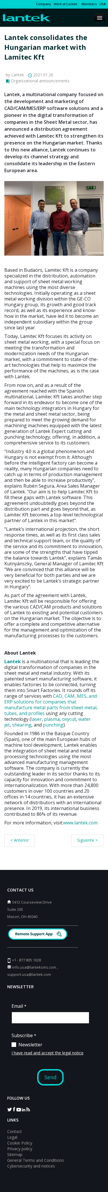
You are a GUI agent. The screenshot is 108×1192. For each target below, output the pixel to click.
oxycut (69, 719)
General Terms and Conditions (35, 1160)
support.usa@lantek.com (29, 974)
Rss (28, 1109)
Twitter (9, 1109)
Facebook (14, 1109)
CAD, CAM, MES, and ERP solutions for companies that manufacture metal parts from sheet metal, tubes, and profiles (51, 704)
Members (88, 4)
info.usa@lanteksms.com (34, 967)
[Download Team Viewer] (38, 934)
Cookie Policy (19, 1143)
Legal (12, 1137)
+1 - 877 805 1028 (26, 960)
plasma (52, 719)
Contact (14, 1131)
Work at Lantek (65, 4)
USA (102, 4)
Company (43, 4)
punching (53, 725)
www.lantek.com (80, 823)
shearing (21, 725)
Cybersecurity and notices (31, 1166)
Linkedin (23, 1109)
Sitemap (14, 1154)
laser (36, 719)
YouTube (18, 1109)
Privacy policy (19, 1148)
